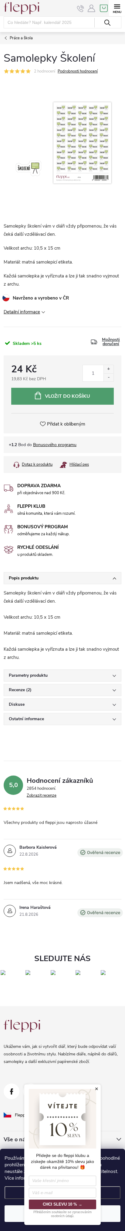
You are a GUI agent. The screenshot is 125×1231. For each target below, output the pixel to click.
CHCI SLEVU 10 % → (62, 1204)
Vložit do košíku (67, 396)
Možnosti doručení (111, 342)
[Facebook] (11, 1091)
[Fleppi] (22, 1026)
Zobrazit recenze (41, 795)
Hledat (107, 23)
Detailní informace (22, 312)
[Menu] (117, 8)
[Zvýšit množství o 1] (108, 369)
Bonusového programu (54, 445)
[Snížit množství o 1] (108, 377)
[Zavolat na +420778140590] (80, 8)
